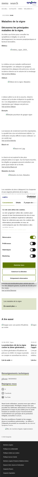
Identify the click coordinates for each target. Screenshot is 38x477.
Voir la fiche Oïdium (9, 106)
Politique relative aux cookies (11, 453)
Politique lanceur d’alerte (10, 457)
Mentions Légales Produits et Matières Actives (15, 461)
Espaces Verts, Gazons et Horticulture (13, 465)
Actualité (12, 9)
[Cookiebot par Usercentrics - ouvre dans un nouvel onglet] (27, 197)
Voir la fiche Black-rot (9, 167)
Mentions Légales (8, 445)
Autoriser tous (19, 265)
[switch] (33, 243)
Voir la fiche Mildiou (9, 74)
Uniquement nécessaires (19, 278)
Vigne (20, 9)
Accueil (4, 9)
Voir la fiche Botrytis (9, 140)
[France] (31, 2)
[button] (10, 306)
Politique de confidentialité (10, 449)
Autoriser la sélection (19, 271)
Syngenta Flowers (8, 469)
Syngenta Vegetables (9, 473)
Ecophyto (18, 415)
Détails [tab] (18, 202)
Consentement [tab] (7, 202)
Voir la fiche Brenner (9, 290)
